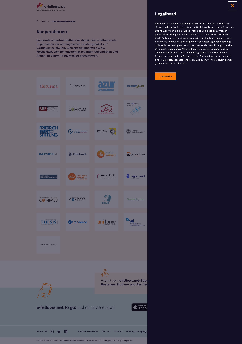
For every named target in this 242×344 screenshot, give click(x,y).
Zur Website (166, 76)
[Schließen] (232, 5)
